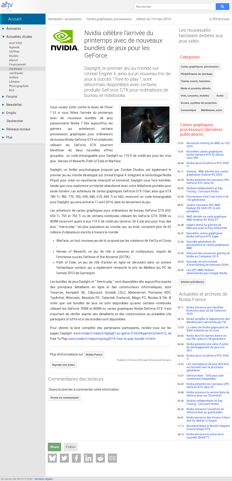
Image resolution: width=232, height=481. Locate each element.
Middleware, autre (211, 110)
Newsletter (14, 104)
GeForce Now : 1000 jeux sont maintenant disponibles (200, 377)
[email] (112, 458)
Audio (220, 95)
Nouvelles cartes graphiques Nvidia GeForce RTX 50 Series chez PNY (200, 155)
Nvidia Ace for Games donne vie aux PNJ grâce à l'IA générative (202, 337)
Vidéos (13, 77)
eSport (13, 60)
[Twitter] (64, 458)
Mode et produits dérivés (195, 88)
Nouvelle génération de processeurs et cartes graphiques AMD (203, 245)
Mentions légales (44, 479)
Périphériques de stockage (197, 74)
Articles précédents (192, 281)
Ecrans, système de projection (199, 103)
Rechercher (15, 121)
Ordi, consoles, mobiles (195, 95)
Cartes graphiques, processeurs (200, 66)
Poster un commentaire (65, 397)
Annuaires (13, 28)
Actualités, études (19, 37)
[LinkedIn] (88, 458)
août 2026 (15, 43)
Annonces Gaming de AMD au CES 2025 (203, 145)
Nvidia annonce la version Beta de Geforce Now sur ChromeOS (203, 394)
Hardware (15, 68)
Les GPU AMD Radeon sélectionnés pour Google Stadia (202, 271)
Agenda (14, 47)
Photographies (18, 86)
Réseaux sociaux (18, 129)
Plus (9, 137)
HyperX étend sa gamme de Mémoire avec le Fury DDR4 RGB (202, 226)
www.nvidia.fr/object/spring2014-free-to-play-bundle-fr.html (111, 339)
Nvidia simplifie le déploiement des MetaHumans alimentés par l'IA (203, 320)
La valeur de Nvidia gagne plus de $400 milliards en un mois (202, 329)
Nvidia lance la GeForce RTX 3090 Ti (203, 165)
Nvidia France (94, 354)
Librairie (14, 81)
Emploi (11, 113)
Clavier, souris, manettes (195, 81)
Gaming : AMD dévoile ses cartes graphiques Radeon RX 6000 (202, 173)
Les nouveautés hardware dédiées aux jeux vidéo (201, 35)
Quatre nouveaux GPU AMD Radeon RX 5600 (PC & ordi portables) (198, 208)
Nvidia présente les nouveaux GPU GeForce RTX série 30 (203, 181)
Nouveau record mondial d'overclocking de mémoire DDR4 (202, 263)
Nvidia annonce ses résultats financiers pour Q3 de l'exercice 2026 (201, 310)
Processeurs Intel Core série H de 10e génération (203, 198)
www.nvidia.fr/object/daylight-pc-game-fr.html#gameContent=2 (119, 333)
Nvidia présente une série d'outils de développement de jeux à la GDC (202, 347)
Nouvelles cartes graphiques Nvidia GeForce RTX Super (199, 235)
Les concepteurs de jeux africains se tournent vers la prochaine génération (203, 367)
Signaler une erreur (63, 364)
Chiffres (14, 51)
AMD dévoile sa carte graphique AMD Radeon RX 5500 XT (201, 218)
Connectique (188, 110)
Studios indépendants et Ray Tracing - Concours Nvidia (199, 190)
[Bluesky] (52, 458)
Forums (11, 96)
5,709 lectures (219, 19)
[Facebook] (76, 458)
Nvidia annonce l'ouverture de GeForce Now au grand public (200, 411)
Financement (17, 64)
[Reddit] (100, 458)
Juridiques (16, 73)
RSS (11, 90)
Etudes (13, 56)
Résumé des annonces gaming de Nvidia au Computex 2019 (203, 255)
